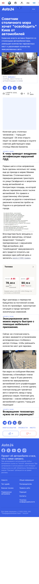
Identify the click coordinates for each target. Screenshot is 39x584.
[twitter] (15, 88)
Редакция (23, 492)
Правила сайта (25, 488)
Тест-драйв (5, 484)
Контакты (23, 496)
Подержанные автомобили (6, 493)
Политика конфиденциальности (27, 501)
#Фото (33, 428)
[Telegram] (19, 450)
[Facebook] (3, 450)
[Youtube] (14, 450)
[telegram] (5, 88)
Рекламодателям (26, 484)
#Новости (23, 428)
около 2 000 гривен (21, 258)
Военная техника (7, 488)
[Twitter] (9, 450)
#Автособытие (9, 428)
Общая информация (27, 480)
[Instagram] (24, 450)
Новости (4, 480)
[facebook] (10, 88)
